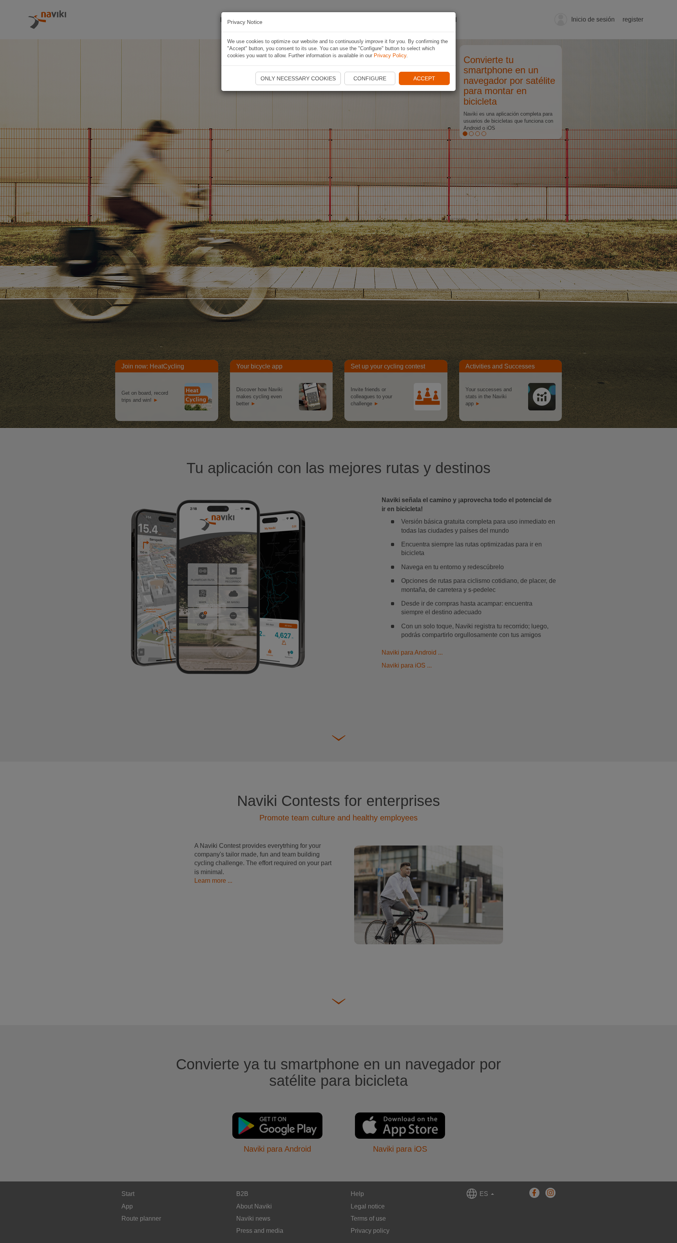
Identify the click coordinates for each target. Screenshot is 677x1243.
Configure (369, 78)
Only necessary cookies (298, 78)
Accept (424, 78)
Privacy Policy (390, 55)
